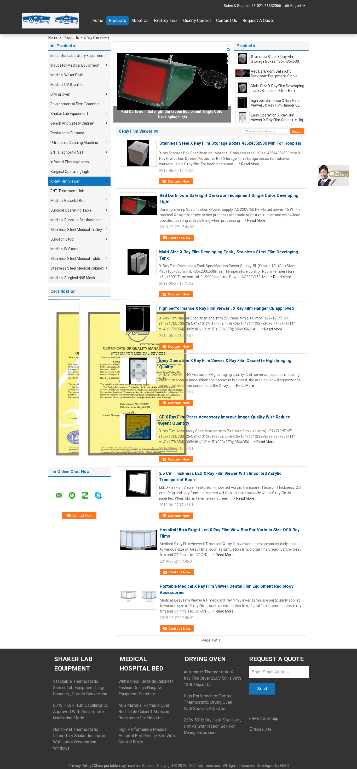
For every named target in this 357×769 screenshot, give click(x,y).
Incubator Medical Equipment (75, 65)
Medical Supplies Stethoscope (76, 220)
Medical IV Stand (64, 249)
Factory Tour (166, 20)
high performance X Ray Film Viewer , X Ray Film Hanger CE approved (275, 103)
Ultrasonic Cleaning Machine (74, 143)
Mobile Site (262, 729)
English (296, 6)
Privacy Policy (79, 766)
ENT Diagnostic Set (66, 152)
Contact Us (226, 20)
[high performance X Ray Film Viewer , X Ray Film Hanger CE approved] (242, 102)
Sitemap (270, 718)
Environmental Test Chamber (75, 104)
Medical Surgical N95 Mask (72, 278)
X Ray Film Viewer (65, 181)
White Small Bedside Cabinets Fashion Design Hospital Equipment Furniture (146, 687)
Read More (250, 164)
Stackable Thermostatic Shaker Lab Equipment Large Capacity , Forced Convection (80, 687)
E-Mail (255, 718)
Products (117, 20)
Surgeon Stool (62, 239)
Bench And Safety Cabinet (72, 123)
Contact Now (179, 181)
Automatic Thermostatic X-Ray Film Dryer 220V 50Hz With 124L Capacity (212, 678)
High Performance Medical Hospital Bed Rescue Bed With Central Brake (146, 735)
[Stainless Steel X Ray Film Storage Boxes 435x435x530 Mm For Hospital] (242, 58)
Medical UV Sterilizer (67, 85)
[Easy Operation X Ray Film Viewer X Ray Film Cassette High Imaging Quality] (242, 117)
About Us (139, 20)
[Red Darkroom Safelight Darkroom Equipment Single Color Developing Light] (172, 82)
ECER (284, 766)
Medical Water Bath (66, 75)
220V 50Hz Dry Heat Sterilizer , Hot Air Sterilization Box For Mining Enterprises (212, 726)
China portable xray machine (117, 766)
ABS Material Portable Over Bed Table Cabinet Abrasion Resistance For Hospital (143, 711)
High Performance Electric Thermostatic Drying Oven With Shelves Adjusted (208, 702)
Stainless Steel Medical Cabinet (77, 268)
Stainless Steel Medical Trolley (76, 230)
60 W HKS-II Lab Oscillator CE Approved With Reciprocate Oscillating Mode (80, 711)
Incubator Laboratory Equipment (77, 56)
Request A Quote (258, 20)
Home (97, 20)
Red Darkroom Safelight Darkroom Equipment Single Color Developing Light (274, 73)
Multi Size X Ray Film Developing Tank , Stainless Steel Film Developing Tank (277, 88)
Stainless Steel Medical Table (75, 259)
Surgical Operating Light (70, 172)
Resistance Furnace (67, 133)
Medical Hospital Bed (67, 201)
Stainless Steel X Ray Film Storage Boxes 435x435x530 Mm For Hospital (275, 59)
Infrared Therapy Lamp (69, 162)
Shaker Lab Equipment (69, 114)
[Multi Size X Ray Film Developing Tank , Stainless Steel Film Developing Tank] (242, 87)
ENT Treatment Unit (67, 191)
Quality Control (197, 20)
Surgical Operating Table (71, 210)
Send (262, 688)
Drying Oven (60, 94)
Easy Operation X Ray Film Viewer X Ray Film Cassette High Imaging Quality (278, 117)
